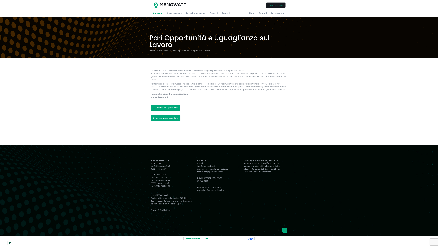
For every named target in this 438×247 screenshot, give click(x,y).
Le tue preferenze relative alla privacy (228, 239)
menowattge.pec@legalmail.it (210, 171)
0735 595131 (164, 186)
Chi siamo (163, 50)
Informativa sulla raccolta (196, 239)
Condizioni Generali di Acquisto (210, 190)
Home (152, 50)
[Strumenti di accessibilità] (10, 243)
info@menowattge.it (206, 166)
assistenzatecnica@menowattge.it (212, 169)
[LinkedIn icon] (279, 230)
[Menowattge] (170, 5)
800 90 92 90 (202, 181)
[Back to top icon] (284, 230)
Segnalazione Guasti (276, 5)
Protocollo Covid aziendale (209, 187)
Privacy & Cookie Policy (161, 210)
